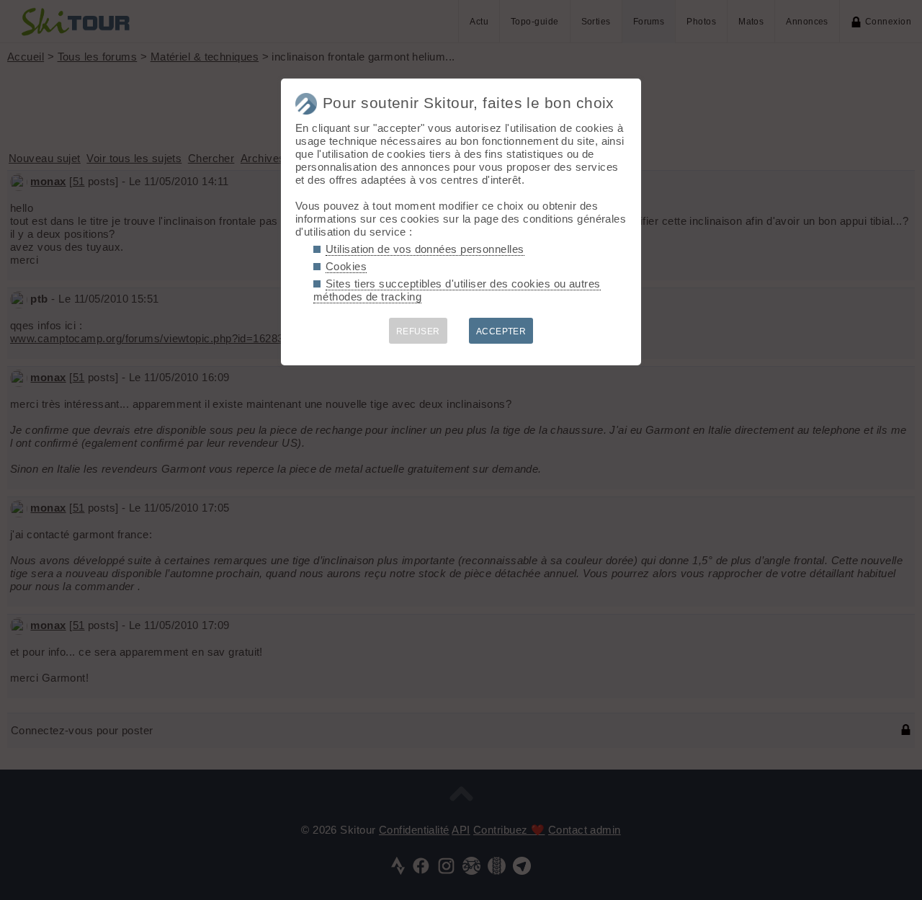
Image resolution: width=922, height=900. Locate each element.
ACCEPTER (501, 331)
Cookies (346, 266)
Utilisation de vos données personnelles (425, 249)
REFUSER (418, 331)
